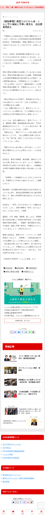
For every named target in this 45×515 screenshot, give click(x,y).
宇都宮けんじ (29, 272)
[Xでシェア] (11, 332)
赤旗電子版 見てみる (22, 320)
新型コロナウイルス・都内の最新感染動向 (18, 478)
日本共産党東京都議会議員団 (13, 451)
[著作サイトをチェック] (13, 502)
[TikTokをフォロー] (31, 502)
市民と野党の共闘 (12, 272)
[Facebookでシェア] (22, 332)
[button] (33, 332)
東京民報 (6, 481)
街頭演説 (9, 268)
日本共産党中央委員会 (11, 458)
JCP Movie (7, 448)
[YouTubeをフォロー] (28, 502)
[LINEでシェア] (29, 332)
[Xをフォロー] (17, 502)
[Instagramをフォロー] (24, 502)
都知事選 (20, 268)
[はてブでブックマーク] (26, 332)
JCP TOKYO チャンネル (12, 444)
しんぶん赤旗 (8, 454)
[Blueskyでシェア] (18, 332)
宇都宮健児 (32, 268)
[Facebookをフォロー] (20, 502)
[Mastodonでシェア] (15, 332)
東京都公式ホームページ (12, 475)
